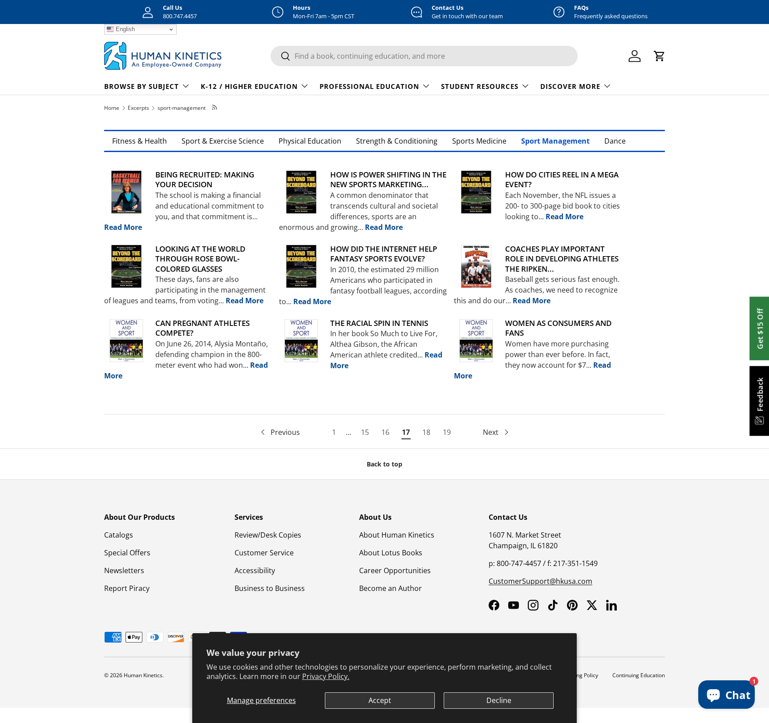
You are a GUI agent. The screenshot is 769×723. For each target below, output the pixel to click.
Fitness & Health (139, 141)
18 (426, 432)
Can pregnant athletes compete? (202, 328)
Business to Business (270, 588)
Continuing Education (638, 675)
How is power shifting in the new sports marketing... (388, 179)
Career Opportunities (395, 570)
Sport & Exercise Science (223, 141)
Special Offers (127, 553)
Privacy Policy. (325, 676)
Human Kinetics (143, 675)
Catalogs (118, 535)
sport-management (182, 108)
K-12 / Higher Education (249, 86)
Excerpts (138, 108)
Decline (498, 700)
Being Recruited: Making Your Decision (204, 179)
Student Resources (479, 86)
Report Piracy (127, 588)
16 (385, 432)
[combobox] (424, 56)
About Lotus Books (390, 553)
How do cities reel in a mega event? (562, 179)
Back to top (384, 464)
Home (111, 108)
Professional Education (369, 86)
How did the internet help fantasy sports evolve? (383, 254)
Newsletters (124, 570)
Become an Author (390, 588)
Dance (615, 141)
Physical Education (310, 141)
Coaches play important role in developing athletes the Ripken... (562, 259)
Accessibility (255, 570)
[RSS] (215, 108)
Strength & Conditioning (396, 141)
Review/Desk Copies (268, 535)
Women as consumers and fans (558, 328)
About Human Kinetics (396, 535)
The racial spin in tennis (379, 323)
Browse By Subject (141, 86)
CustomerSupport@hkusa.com (540, 581)
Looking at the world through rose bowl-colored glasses (200, 259)
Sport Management (555, 141)
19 (447, 432)
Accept (379, 700)
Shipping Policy (579, 675)
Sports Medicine (479, 141)
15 (365, 432)
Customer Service (264, 553)
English (124, 29)
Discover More (570, 86)
